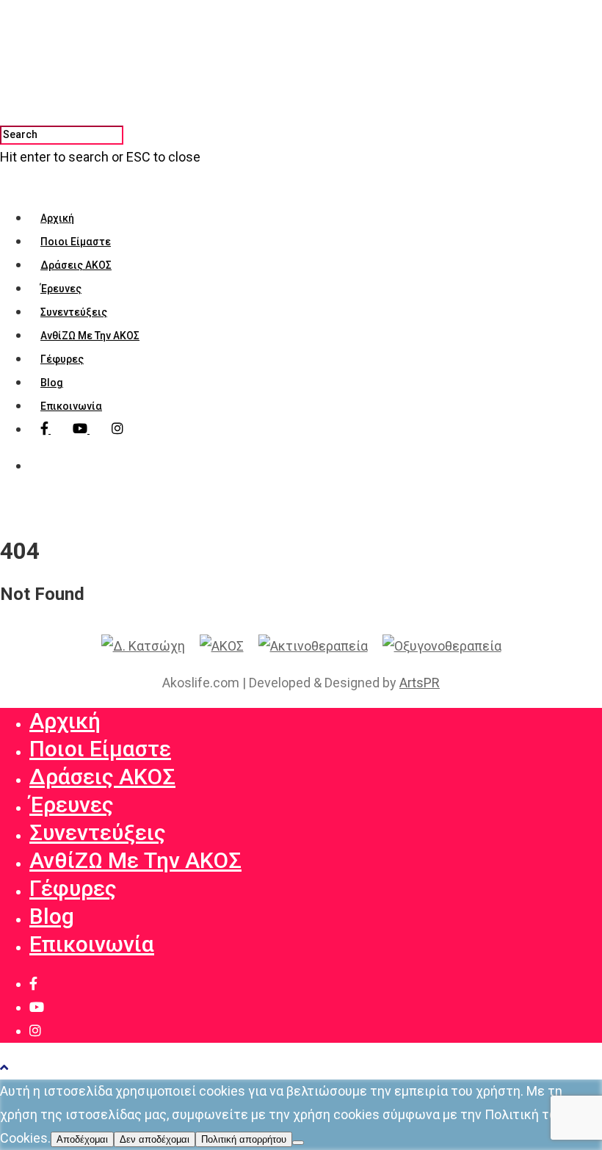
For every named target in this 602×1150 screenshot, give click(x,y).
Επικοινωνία (71, 406)
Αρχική (57, 218)
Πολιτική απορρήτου (243, 1139)
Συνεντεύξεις (73, 312)
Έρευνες (60, 288)
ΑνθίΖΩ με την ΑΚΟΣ (89, 335)
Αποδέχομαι (82, 1139)
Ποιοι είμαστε (75, 241)
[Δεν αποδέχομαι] (298, 1142)
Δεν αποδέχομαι (154, 1139)
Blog (51, 382)
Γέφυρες (62, 359)
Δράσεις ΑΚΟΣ (76, 265)
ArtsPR (419, 682)
